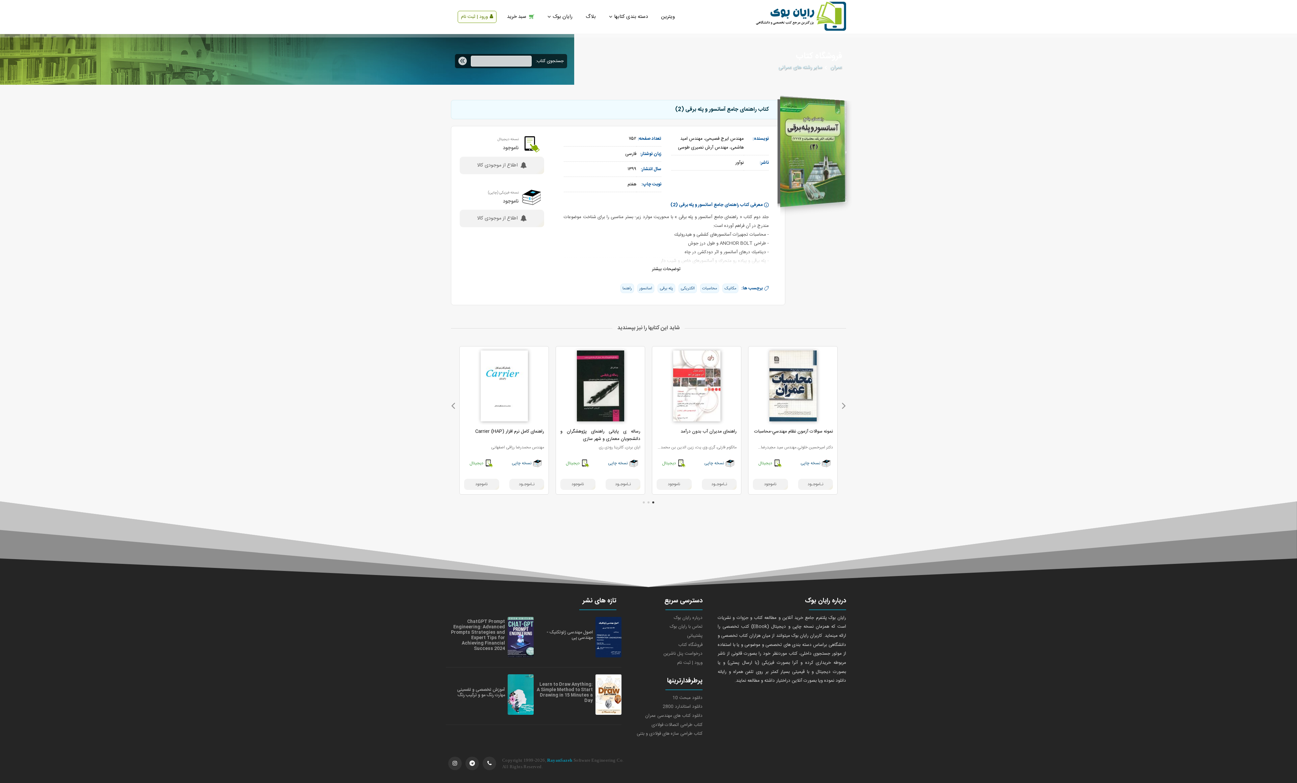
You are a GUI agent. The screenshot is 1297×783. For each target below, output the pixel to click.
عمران (836, 67)
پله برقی (666, 288)
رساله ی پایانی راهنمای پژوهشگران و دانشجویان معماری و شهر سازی (600, 435)
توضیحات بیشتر (666, 269)
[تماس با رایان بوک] (489, 763)
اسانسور (645, 288)
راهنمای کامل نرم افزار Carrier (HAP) (509, 431)
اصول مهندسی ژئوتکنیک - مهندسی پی (569, 635)
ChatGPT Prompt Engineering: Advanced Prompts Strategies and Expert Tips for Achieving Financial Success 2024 (478, 635)
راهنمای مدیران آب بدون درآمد (709, 431)
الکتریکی (688, 288)
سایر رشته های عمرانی (800, 67)
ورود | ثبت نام (474, 17)
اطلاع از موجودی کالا (497, 165)
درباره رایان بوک (688, 618)
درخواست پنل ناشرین (683, 653)
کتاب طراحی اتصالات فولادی (677, 725)
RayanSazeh (559, 760)
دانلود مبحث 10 (687, 698)
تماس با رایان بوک (686, 626)
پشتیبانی (695, 636)
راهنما (627, 288)
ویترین (668, 16)
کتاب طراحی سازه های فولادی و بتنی (670, 733)
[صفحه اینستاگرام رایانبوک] (455, 763)
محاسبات (709, 288)
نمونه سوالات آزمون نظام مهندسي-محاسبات (793, 431)
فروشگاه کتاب (690, 645)
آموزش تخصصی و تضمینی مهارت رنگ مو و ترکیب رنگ (481, 692)
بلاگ (591, 16)
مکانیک (730, 288)
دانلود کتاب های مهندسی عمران (674, 716)
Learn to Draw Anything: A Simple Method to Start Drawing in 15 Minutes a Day (565, 692)
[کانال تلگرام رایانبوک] (472, 763)
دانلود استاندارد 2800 (683, 706)
